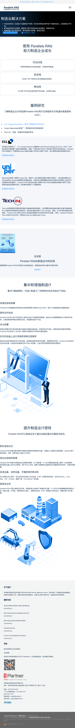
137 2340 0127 (37, 2)
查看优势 (37, 269)
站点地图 (6, 653)
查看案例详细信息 (8, 155)
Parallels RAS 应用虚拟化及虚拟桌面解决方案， (16, 717)
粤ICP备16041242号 (32, 716)
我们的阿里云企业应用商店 (12, 649)
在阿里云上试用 (29, 32)
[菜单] (70, 7)
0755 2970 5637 (26, 2)
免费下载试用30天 (11, 32)
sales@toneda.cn (49, 2)
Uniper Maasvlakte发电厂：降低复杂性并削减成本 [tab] (23, 128)
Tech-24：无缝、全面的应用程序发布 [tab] (18, 132)
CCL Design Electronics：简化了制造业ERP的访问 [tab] (24, 124)
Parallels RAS (11, 7)
